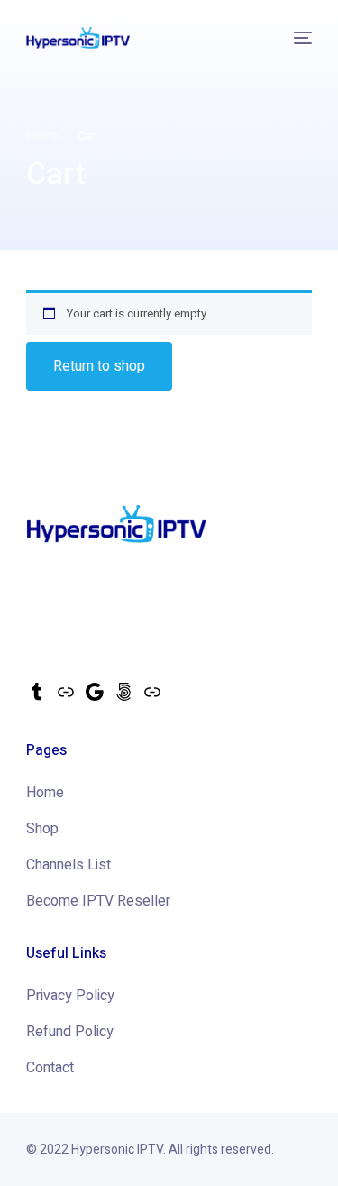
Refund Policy (70, 1032)
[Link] (66, 698)
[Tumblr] (37, 698)
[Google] (94, 698)
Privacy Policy (70, 996)
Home (45, 793)
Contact (50, 1068)
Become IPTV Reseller (98, 901)
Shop (42, 829)
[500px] (123, 698)
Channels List (68, 865)
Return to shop (99, 366)
